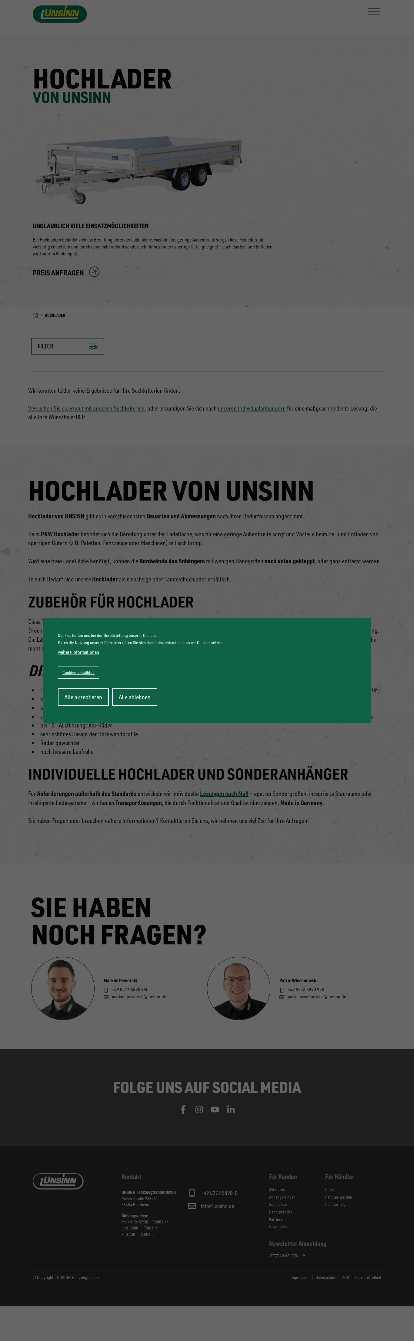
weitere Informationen (78, 652)
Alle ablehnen (135, 697)
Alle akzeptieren (83, 697)
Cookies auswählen (78, 672)
